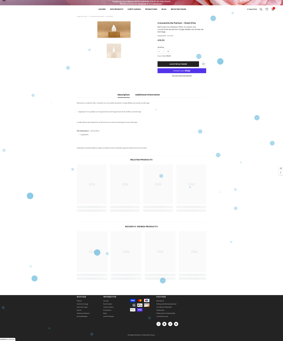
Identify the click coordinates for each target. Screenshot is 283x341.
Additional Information (147, 94)
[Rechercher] (261, 9)
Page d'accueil (82, 16)
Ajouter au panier (178, 64)
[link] (92, 207)
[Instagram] (164, 324)
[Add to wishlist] (203, 64)
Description (124, 94)
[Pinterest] (170, 324)
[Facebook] (158, 324)
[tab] (143, 134)
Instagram (157, 4)
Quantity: (161, 47)
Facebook (142, 4)
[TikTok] (176, 324)
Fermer (280, 3)
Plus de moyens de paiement (182, 76)
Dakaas (12, 339)
